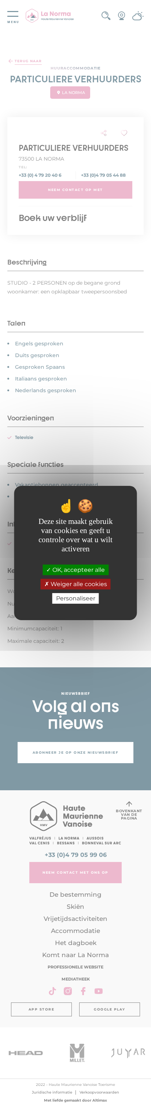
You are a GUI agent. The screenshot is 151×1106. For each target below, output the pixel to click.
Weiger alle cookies (78, 584)
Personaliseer (75, 598)
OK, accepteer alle (78, 569)
